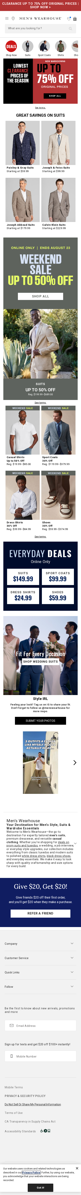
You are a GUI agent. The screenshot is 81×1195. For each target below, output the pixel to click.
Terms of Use (14, 1112)
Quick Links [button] (12, 972)
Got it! (40, 1187)
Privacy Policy (31, 1172)
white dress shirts (33, 856)
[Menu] (7, 18)
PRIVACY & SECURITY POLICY (25, 1096)
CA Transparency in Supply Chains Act (30, 1121)
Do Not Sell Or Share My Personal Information (33, 1104)
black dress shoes (59, 856)
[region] (40, 1178)
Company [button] (11, 943)
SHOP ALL (55, 96)
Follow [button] (9, 986)
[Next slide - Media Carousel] (75, 763)
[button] (41, 18)
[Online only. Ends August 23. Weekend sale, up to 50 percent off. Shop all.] (40, 273)
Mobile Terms (14, 1087)
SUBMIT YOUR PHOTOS (40, 720)
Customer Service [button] (17, 958)
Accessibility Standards (20, 1131)
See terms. (40, 108)
